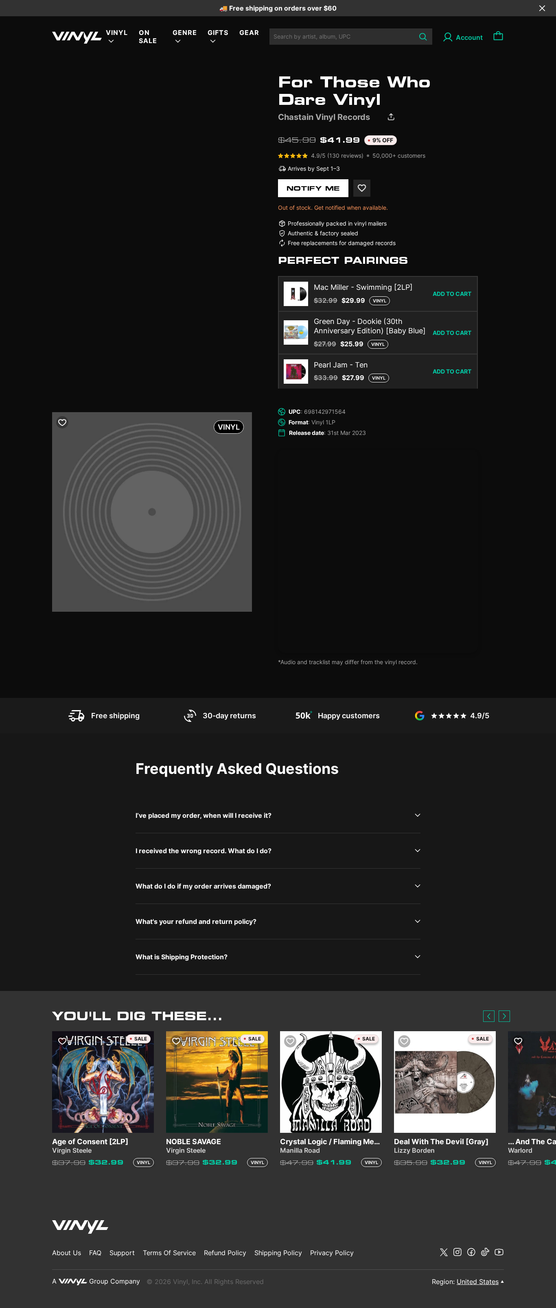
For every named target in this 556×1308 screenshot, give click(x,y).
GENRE (185, 32)
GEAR (249, 32)
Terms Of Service (169, 1253)
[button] (489, 1016)
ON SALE (148, 36)
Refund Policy (225, 1253)
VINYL (117, 32)
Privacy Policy (332, 1253)
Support (122, 1253)
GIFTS (218, 32)
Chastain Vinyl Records (324, 117)
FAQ (95, 1253)
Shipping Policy (278, 1253)
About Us (66, 1253)
